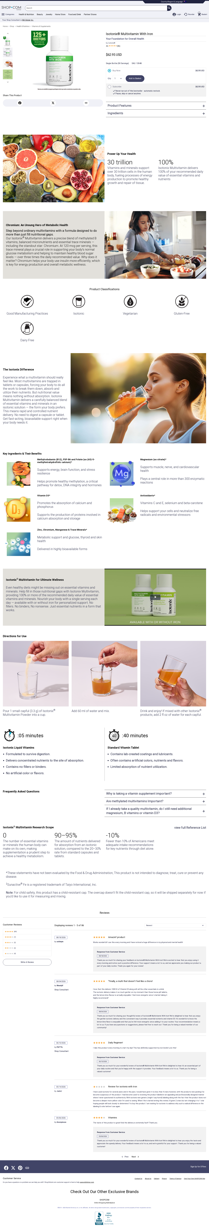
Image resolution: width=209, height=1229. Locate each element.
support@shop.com (87, 1182)
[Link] (86, 103)
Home (5, 26)
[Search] (169, 8)
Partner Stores (90, 14)
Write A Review (27, 962)
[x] (53, 103)
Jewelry (49, 14)
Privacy (164, 1178)
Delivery (156, 1178)
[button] (8, 34)
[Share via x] (13, 1168)
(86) (113, 46)
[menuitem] (124, 1157)
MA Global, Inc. (28, 20)
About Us (148, 1178)
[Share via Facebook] (6, 1168)
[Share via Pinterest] (20, 1168)
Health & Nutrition (26, 14)
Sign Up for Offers (198, 1166)
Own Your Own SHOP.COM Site (194, 1178)
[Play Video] (155, 597)
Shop (12, 26)
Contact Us (138, 1178)
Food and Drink (74, 14)
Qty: (109, 78)
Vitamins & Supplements (41, 26)
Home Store (60, 14)
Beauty (40, 14)
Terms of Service (175, 1178)
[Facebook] (20, 103)
